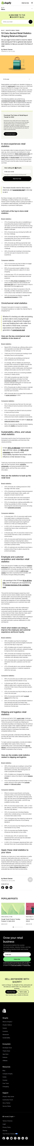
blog (2, 30)
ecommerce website (10, 381)
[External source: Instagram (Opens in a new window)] (15, 1138)
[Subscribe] (30, 22)
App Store (5, 1054)
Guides (4, 1077)
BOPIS (13, 426)
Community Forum (8, 1100)
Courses (5, 1080)
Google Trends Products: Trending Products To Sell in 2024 (10, 920)
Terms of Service (7, 1121)
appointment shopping (10, 297)
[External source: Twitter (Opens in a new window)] (6, 887)
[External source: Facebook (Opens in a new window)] (2, 887)
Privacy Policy (27, 965)
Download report (10, 134)
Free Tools (6, 1083)
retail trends (11, 86)
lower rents (4, 157)
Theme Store (6, 1051)
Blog (4, 1070)
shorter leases (15, 157)
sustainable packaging (14, 507)
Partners (5, 1057)
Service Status (7, 1106)
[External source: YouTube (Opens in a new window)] (11, 1138)
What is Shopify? (7, 1021)
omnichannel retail (18, 330)
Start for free (25, 3)
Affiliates (5, 1060)
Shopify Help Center (8, 1096)
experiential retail (19, 190)
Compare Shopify (8, 1074)
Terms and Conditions (16, 965)
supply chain (20, 718)
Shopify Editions (7, 1025)
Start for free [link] (17, 178)
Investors (5, 1031)
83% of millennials (14, 448)
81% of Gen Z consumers (18, 281)
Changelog (6, 1086)
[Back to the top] (4, 1011)
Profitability (29, 916)
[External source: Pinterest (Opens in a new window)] (26, 1138)
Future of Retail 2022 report (18, 867)
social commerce (11, 395)
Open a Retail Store (6, 916)
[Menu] (32, 3)
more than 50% (8, 284)
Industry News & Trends (12, 30)
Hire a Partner (6, 1103)
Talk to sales (23, 992)
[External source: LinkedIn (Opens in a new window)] (10, 887)
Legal (4, 1124)
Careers (5, 1028)
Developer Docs (7, 1048)
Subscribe (17, 959)
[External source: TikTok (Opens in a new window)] (19, 1138)
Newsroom (6, 1034)
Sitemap (5, 1130)
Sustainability (6, 1038)
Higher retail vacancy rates (22, 154)
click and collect (16, 784)
